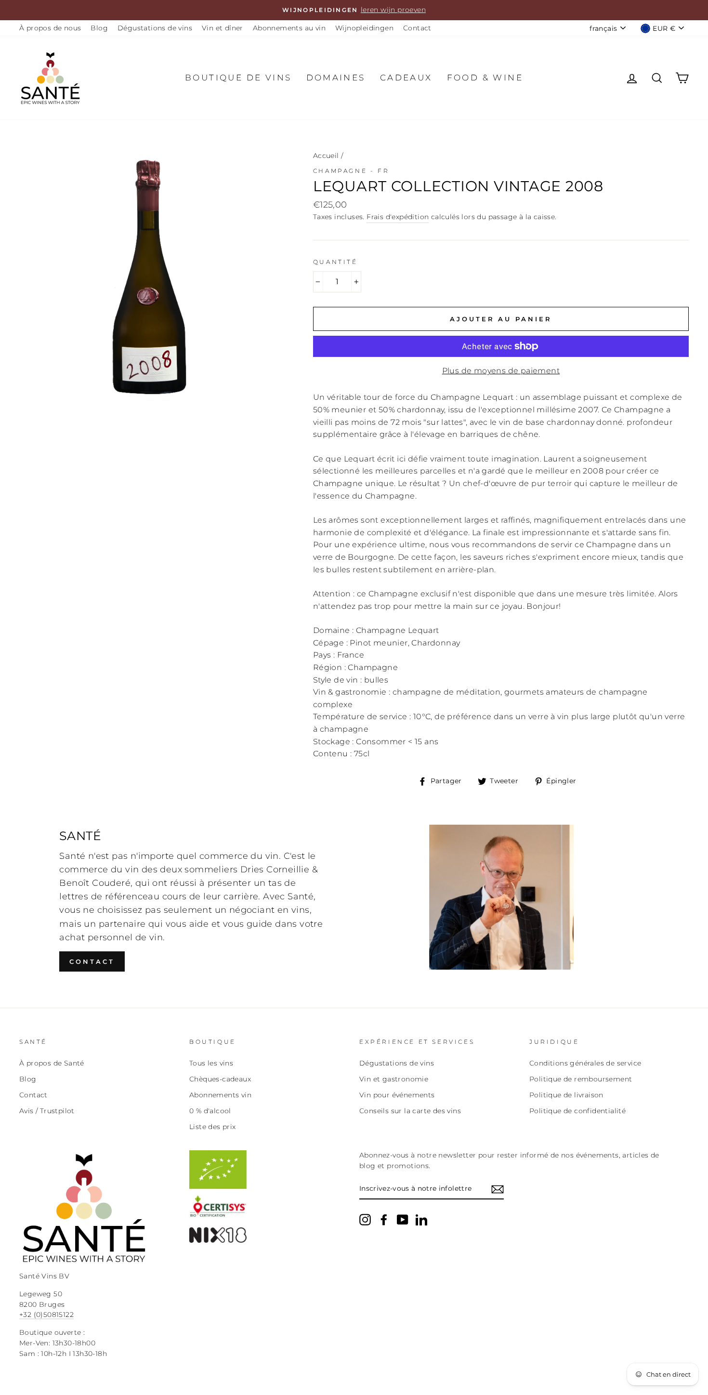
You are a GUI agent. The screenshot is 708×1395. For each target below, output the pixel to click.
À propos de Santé (51, 1063)
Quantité (335, 261)
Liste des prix (212, 1127)
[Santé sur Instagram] (365, 1219)
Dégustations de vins (155, 28)
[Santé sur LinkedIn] (421, 1219)
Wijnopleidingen (364, 28)
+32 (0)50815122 (46, 1314)
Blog (99, 28)
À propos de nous (50, 28)
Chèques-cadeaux (220, 1079)
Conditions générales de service (585, 1063)
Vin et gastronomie (393, 1079)
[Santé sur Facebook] (384, 1219)
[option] (354, 10)
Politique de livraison (566, 1095)
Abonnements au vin (289, 28)
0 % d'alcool (210, 1111)
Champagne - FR (351, 170)
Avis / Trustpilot (47, 1111)
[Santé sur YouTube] (402, 1219)
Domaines (336, 77)
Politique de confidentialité (577, 1111)
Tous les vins (211, 1063)
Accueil (326, 155)
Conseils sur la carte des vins (410, 1111)
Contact (417, 28)
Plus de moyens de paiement (501, 370)
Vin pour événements (397, 1095)
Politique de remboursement (580, 1079)
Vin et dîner (222, 28)
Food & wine (485, 77)
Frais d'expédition (398, 217)
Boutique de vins (238, 77)
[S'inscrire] (497, 1189)
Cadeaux (406, 77)
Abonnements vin (220, 1095)
